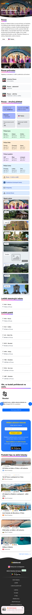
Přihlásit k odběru (15, 433)
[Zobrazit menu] (29, 2)
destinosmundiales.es (16, 604)
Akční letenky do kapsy (16, 571)
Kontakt (16, 593)
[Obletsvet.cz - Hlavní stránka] (5, 2)
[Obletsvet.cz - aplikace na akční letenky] (16, 448)
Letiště (16, 583)
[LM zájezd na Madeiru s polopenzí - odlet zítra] (16, 488)
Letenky (16, 590)
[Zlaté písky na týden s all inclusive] (16, 524)
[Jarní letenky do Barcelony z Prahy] (16, 507)
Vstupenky (9, 188)
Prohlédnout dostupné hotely (14, 182)
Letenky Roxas (10, 193)
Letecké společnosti (16, 586)
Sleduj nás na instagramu (17, 567)
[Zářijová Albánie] (16, 541)
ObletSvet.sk (16, 599)
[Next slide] (30, 404)
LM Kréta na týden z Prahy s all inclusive (15, 610)
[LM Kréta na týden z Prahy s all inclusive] (16, 462)
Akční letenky (16, 580)
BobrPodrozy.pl (16, 601)
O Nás (16, 596)
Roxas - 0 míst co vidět (12, 177)
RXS (27, 108)
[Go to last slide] (2, 404)
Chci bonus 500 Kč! (16, 410)
